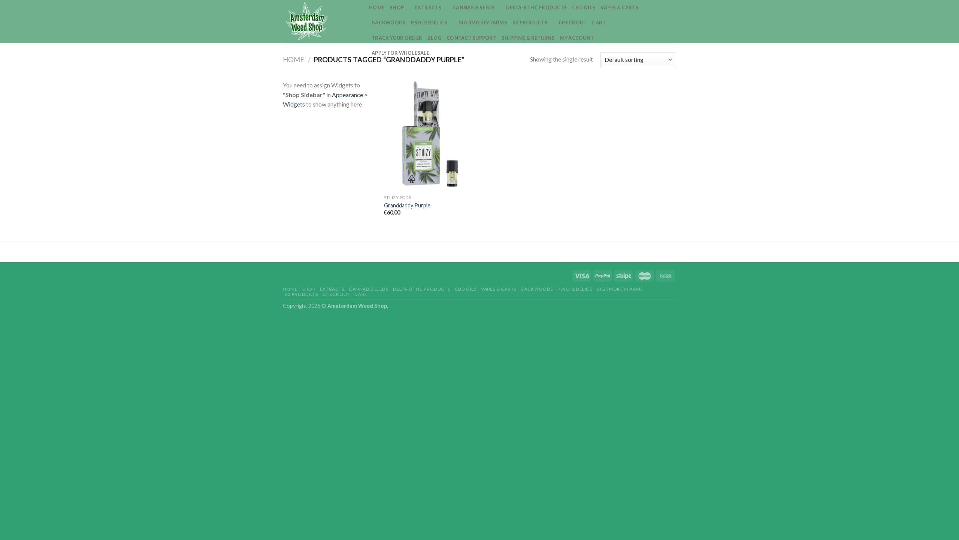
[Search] (659, 21)
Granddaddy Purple (407, 205)
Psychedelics (429, 23)
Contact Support (471, 38)
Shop (397, 7)
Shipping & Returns (528, 38)
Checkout (573, 23)
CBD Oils (583, 7)
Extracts (428, 7)
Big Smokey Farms (483, 23)
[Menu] (671, 21)
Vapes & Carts (619, 7)
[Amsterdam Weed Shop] (320, 21)
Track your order (397, 38)
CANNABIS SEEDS (474, 7)
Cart (599, 23)
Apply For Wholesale (400, 53)
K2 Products (530, 23)
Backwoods (389, 23)
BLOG (434, 38)
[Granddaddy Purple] (430, 135)
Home (376, 7)
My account (577, 38)
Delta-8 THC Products (536, 7)
